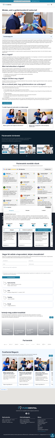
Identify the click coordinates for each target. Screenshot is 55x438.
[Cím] (5, 291)
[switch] (21, 225)
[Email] (5, 304)
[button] (51, 36)
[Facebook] (26, 413)
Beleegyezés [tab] (11, 210)
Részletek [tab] (27, 210)
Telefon (9, 297)
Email (9, 304)
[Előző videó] (1, 149)
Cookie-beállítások (42, 431)
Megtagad (12, 229)
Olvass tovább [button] (6, 182)
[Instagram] (28, 413)
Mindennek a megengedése (43, 229)
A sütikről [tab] (43, 210)
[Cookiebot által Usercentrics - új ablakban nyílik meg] (46, 207)
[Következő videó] (53, 149)
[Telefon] (5, 298)
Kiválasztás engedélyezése (28, 229)
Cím (8, 290)
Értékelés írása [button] (48, 169)
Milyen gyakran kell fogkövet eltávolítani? (13, 125)
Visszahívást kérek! (11, 277)
